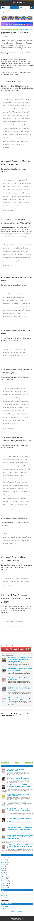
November (4, 858)
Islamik (24, 29)
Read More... (16, 665)
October (3, 860)
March (2, 874)
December (4, 881)
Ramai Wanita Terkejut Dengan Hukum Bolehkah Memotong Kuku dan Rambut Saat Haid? (20, 659)
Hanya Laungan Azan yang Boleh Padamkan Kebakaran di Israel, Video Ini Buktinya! (20, 688)
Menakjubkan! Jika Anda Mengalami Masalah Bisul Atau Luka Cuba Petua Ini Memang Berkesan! (20, 810)
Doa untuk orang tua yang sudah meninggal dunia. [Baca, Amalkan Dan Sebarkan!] (19, 777)
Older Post (29, 762)
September (4, 862)
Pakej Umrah (4, 906)
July (2, 866)
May (2, 870)
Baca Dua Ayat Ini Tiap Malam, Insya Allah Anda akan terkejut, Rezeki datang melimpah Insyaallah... (20, 820)
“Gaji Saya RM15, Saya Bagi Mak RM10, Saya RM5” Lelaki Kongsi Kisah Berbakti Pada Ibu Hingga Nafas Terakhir (20, 837)
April (2, 872)
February (3, 877)
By (4, 29)
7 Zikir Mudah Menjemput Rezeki (16, 802)
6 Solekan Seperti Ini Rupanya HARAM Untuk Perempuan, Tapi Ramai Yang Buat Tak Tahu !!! (20, 846)
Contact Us (4, 897)
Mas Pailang (19, 919)
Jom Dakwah (17, 2)
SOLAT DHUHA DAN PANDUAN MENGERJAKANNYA (15, 770)
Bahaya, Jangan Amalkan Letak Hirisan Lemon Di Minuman (18, 794)
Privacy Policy (5, 895)
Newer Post (5, 762)
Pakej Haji (4, 908)
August (3, 864)
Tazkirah (30, 29)
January (3, 879)
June (2, 868)
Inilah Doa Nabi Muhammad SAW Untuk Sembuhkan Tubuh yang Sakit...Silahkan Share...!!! (18, 786)
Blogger (20, 911)
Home (17, 762)
